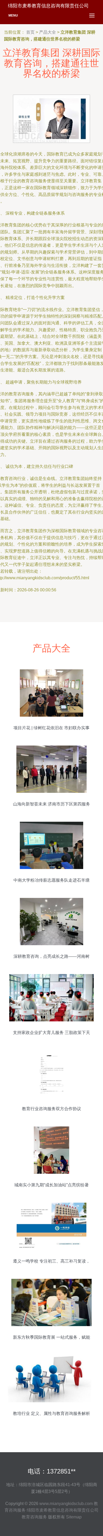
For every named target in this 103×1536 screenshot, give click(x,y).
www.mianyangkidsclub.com (66, 1503)
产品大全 (47, 32)
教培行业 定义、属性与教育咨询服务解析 (51, 1413)
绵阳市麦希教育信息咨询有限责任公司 (63, 1510)
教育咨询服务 (34, 1517)
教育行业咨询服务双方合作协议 (51, 1108)
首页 (30, 32)
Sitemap (74, 1517)
